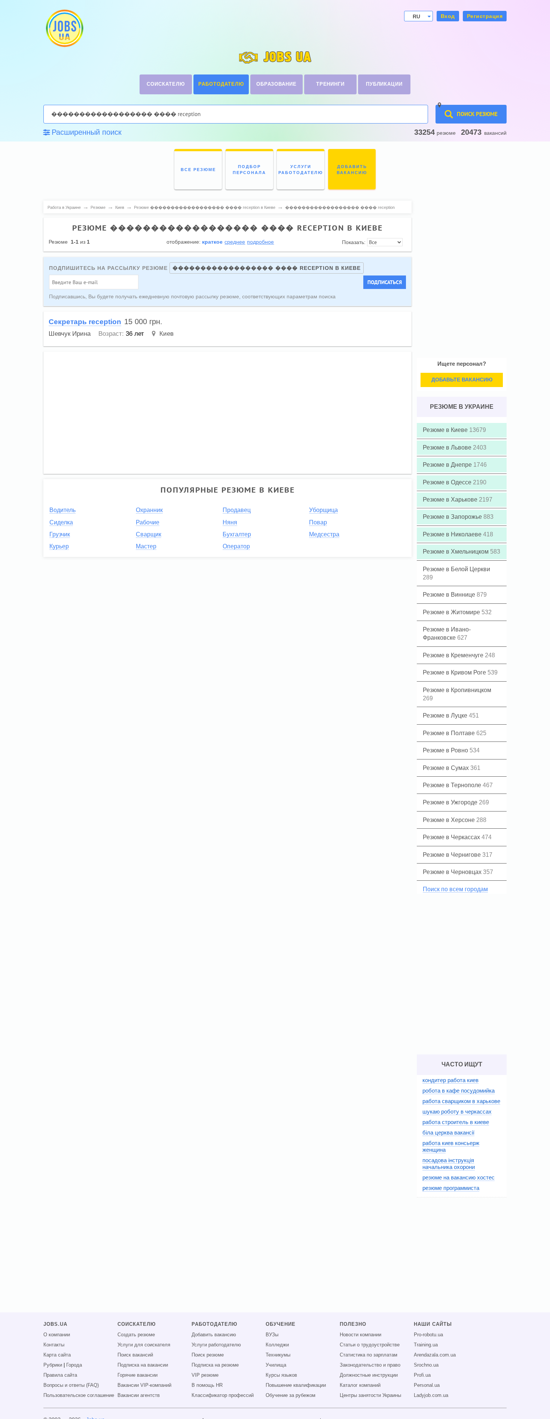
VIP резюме (205, 1375)
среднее (234, 242)
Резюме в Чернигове (452, 855)
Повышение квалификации (296, 1385)
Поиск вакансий (135, 1355)
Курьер (59, 546)
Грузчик (59, 534)
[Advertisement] (273, 409)
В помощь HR (207, 1385)
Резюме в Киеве (446, 430)
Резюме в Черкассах (452, 837)
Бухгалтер (237, 534)
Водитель (62, 510)
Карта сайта (57, 1355)
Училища (276, 1365)
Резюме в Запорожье (453, 517)
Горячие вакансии (137, 1375)
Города (74, 1365)
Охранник (149, 510)
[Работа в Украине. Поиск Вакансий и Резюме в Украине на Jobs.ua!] (64, 28)
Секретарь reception (85, 322)
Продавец (237, 510)
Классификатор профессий (223, 1395)
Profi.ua (422, 1375)
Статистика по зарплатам (368, 1355)
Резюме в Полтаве (449, 733)
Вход (448, 16)
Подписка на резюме (215, 1365)
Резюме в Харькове (451, 499)
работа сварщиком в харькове (461, 1101)
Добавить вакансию (214, 1334)
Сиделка (61, 522)
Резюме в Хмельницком (456, 551)
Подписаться (384, 282)
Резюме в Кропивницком (457, 690)
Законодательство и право (370, 1365)
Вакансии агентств (138, 1395)
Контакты (53, 1345)
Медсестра (324, 534)
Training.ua (426, 1345)
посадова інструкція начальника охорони (448, 1163)
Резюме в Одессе (448, 482)
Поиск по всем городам (455, 889)
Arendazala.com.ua (435, 1355)
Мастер (146, 546)
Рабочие (147, 522)
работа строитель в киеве (455, 1122)
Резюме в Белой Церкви (456, 569)
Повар (318, 522)
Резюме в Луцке (446, 715)
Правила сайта (60, 1375)
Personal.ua (427, 1385)
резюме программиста (450, 1188)
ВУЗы (272, 1334)
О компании (56, 1334)
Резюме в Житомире (452, 612)
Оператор (236, 546)
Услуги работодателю (216, 1345)
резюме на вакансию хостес (458, 1177)
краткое (212, 242)
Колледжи (277, 1345)
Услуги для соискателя (143, 1345)
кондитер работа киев (450, 1080)
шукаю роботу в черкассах (457, 1111)
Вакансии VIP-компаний (144, 1385)
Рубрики (52, 1365)
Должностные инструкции (369, 1375)
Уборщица (323, 510)
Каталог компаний (360, 1385)
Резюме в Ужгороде (451, 802)
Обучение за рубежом (290, 1395)
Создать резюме (136, 1334)
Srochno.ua (426, 1365)
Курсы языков (281, 1375)
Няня (230, 522)
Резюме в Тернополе (453, 785)
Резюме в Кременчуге (454, 655)
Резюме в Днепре (448, 465)
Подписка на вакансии (142, 1365)
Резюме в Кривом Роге (455, 672)
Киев (166, 333)
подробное (260, 242)
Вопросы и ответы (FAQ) (71, 1385)
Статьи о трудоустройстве (370, 1345)
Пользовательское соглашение (78, 1395)
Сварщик (148, 534)
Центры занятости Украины (370, 1395)
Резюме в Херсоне (449, 820)
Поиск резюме (208, 1355)
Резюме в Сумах (446, 768)
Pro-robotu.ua (428, 1334)
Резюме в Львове (448, 447)
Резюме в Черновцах (453, 872)
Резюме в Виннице (450, 594)
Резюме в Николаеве (453, 534)
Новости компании (360, 1334)
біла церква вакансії (448, 1132)
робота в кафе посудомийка (458, 1090)
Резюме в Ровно (446, 750)
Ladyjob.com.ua (431, 1395)
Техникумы (278, 1355)
